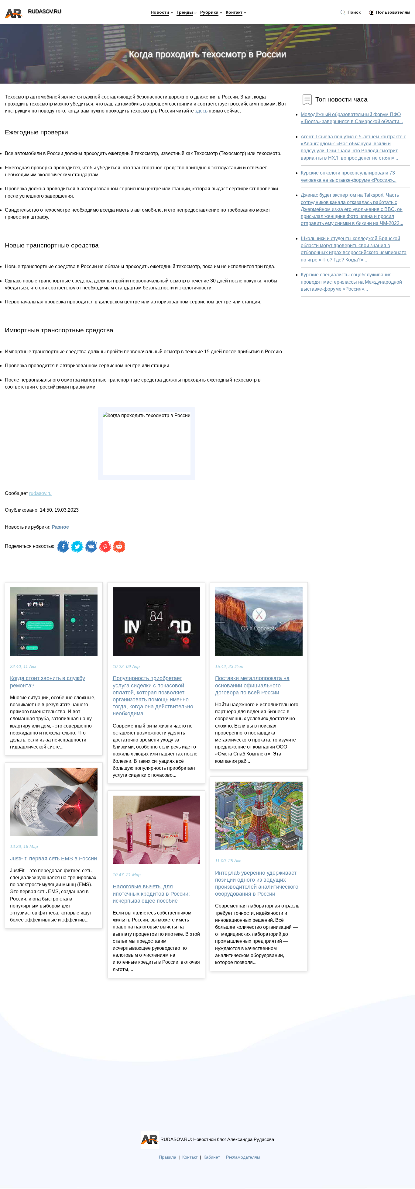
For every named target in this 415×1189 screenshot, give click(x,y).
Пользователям (392, 12)
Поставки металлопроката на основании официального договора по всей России (252, 685)
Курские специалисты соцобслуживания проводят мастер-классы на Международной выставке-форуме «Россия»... (351, 281)
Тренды (185, 12)
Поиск (353, 12)
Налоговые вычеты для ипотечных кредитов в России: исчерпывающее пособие (151, 893)
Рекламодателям (243, 1157)
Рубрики (209, 12)
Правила (167, 1157)
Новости (160, 12)
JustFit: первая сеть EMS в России (53, 858)
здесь (201, 110)
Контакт (234, 12)
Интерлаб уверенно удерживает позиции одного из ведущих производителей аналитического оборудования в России (256, 883)
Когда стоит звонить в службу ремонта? (47, 681)
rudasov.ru (40, 493)
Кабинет (212, 1157)
